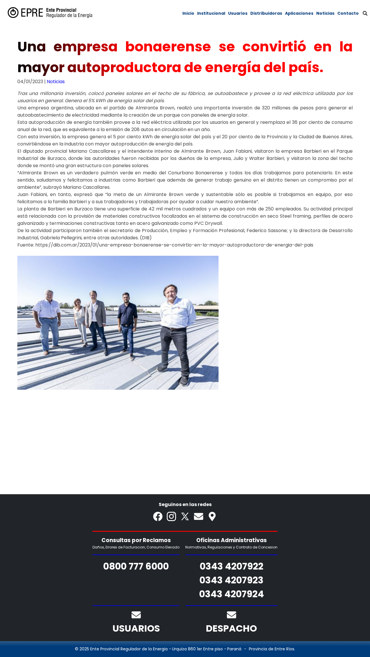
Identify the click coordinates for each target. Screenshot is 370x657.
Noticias (56, 81)
